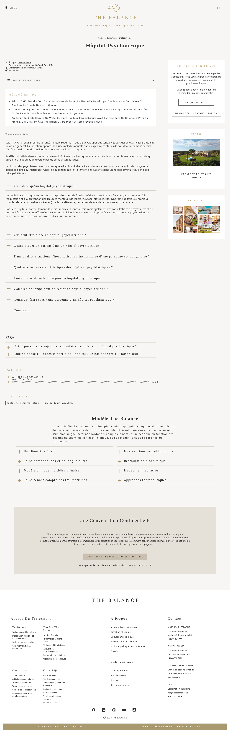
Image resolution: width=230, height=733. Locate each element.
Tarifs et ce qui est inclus (23, 642)
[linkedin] (104, 710)
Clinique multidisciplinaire (54, 645)
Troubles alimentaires (21, 682)
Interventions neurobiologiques (50, 650)
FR (218, 7)
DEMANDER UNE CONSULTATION (196, 113)
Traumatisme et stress (22, 686)
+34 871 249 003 (175, 639)
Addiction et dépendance (23, 679)
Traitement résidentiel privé (24, 632)
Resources (111, 38)
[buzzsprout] (134, 710)
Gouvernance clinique (122, 636)
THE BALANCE (24, 62)
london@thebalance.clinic (180, 673)
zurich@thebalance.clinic (179, 654)
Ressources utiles (120, 685)
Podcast (115, 680)
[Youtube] (124, 710)
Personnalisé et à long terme (52, 640)
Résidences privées (51, 679)
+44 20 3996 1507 (175, 677)
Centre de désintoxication (22, 402)
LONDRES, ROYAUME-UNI (181, 665)
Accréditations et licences (124, 641)
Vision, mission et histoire (124, 627)
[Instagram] (114, 710)
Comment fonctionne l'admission (21, 647)
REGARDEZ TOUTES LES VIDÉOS (196, 176)
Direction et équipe (121, 631)
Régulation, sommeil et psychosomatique (22, 695)
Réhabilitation (124, 38)
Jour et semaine (49, 675)
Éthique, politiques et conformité (128, 646)
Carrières (115, 651)
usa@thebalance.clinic (178, 692)
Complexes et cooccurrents (24, 689)
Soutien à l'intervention (53, 689)
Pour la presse (118, 675)
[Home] (115, 10)
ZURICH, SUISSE (176, 646)
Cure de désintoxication (58, 402)
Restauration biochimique (54, 655)
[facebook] (93, 710)
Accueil (101, 38)
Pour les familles (50, 692)
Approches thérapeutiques (54, 658)
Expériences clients (51, 702)
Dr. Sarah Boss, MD (44, 65)
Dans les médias (119, 670)
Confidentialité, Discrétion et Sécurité (54, 684)
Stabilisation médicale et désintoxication (23, 637)
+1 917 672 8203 (175, 696)
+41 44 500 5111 (175, 658)
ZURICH (139, 25)
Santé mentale (18, 675)
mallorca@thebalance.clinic (180, 635)
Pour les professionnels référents (53, 697)
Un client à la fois (50, 635)
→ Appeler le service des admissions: (115, 565)
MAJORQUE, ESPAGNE (179, 627)
